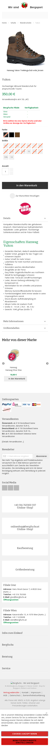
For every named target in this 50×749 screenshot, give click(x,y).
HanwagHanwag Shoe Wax (13, 368)
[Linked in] (16, 487)
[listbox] (25, 135)
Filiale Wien (10, 610)
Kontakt (25, 692)
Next (46, 363)
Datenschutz (15, 695)
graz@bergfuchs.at (18, 597)
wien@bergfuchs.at (18, 620)
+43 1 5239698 (18, 617)
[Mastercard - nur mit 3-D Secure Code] (36, 404)
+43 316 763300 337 (25, 505)
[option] (11, 134)
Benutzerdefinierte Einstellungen (24, 741)
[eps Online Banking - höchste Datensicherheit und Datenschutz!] (16, 404)
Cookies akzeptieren (24, 733)
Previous (3, 363)
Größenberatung (25, 569)
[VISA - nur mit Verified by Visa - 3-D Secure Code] (26, 404)
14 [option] (12, 157)
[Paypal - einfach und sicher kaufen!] (6, 404)
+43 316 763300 (19, 594)
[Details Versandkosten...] (13, 441)
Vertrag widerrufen (11, 692)
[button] (24, 195)
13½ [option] (6, 157)
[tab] (25, 218)
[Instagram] (11, 487)
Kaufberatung (25, 548)
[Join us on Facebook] (5, 487)
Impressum (36, 692)
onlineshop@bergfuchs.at (25, 526)
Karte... (7, 591)
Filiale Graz (9, 585)
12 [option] (29, 151)
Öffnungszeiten (10, 599)
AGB (5, 695)
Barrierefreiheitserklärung (34, 695)
